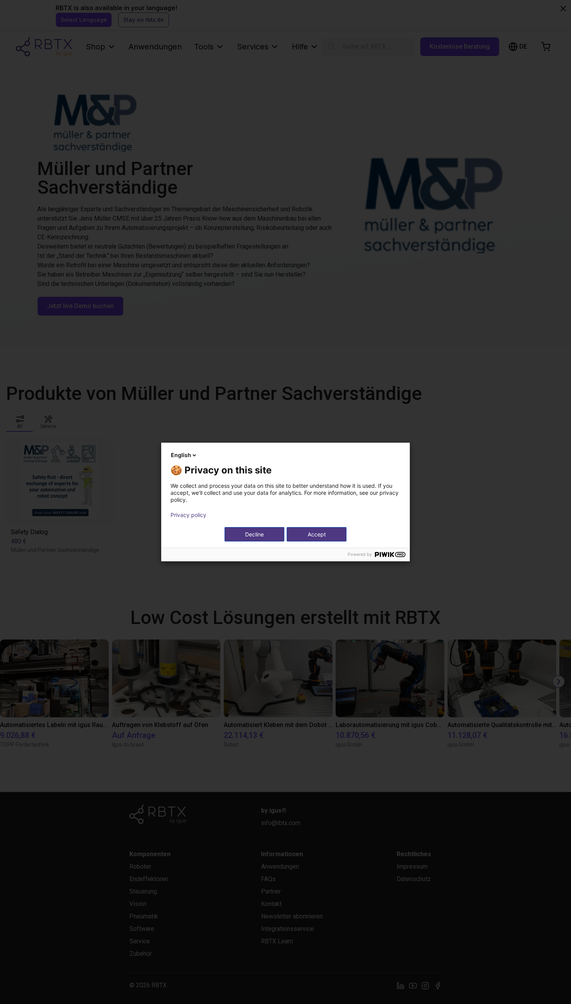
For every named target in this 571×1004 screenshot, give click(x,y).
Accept (317, 534)
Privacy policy (188, 515)
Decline (254, 534)
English (181, 455)
